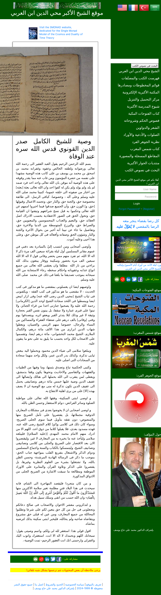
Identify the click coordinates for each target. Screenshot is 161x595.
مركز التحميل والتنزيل (143, 99)
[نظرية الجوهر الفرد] (136, 402)
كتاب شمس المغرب (144, 149)
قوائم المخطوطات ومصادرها (138, 85)
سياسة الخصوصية (74, 584)
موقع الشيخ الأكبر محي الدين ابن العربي (57, 13)
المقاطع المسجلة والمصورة (139, 156)
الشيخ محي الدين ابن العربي (139, 71)
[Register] (149, 208)
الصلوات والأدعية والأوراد (141, 134)
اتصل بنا (39, 584)
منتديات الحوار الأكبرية (143, 163)
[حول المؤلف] (136, 471)
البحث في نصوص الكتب (144, 65)
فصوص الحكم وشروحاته (141, 120)
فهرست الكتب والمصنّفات (140, 78)
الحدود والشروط (54, 584)
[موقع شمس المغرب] (136, 351)
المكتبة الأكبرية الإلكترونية (140, 92)
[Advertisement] (136, 33)
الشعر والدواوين (147, 127)
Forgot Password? (129, 208)
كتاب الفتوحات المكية (143, 113)
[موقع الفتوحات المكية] (136, 309)
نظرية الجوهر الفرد (145, 142)
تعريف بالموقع (93, 584)
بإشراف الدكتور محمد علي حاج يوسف (54, 588)
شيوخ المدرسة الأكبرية (143, 106)
